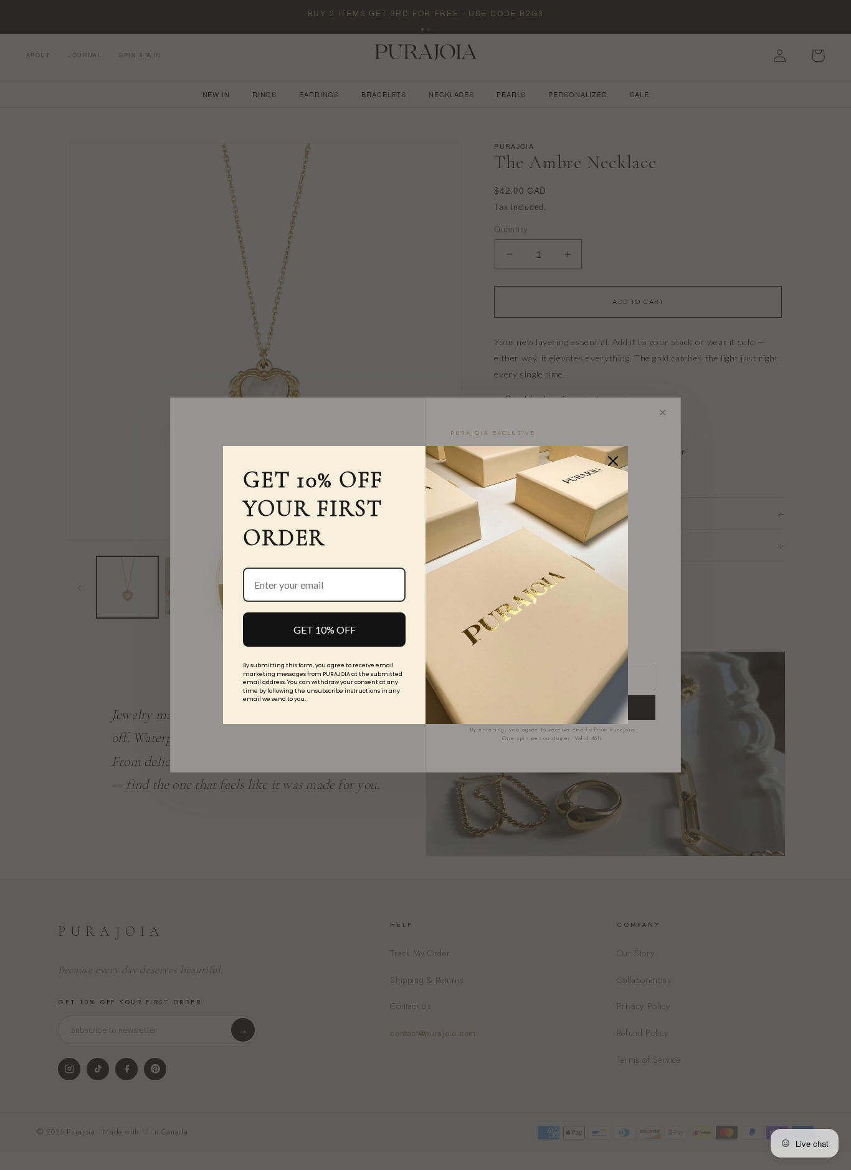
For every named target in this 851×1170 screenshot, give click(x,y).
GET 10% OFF (324, 629)
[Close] (613, 461)
